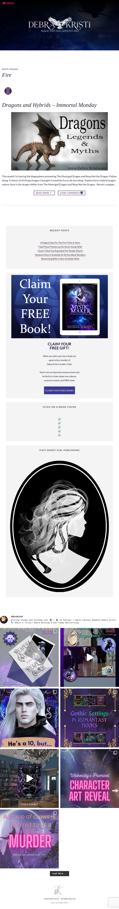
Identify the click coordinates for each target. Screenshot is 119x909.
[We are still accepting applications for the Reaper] (29, 657)
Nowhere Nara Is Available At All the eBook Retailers (60, 255)
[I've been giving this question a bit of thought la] (29, 838)
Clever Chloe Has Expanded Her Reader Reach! (60, 251)
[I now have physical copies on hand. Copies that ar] (29, 778)
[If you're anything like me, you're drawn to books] (89, 717)
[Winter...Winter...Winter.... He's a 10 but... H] (29, 717)
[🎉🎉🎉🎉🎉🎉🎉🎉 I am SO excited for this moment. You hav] (89, 778)
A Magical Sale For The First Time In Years (60, 243)
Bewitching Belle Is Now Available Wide (60, 259)
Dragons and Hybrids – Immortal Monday (49, 105)
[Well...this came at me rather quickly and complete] (89, 657)
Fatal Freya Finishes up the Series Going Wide (60, 247)
